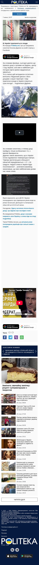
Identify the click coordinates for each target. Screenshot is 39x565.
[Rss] (12, 550)
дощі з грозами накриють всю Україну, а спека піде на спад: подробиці (19, 216)
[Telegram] (10, 337)
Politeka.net (15, 45)
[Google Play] (27, 556)
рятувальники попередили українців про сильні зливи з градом (18, 224)
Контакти (4, 536)
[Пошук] (2, 2)
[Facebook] (5, 337)
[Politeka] (19, 2)
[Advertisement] (19, 248)
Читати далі (19, 500)
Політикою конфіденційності (26, 8)
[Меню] (37, 2)
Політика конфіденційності (9, 527)
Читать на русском (30, 17)
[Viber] (16, 337)
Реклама (4, 533)
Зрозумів (19, 14)
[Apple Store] (12, 556)
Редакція (4, 530)
